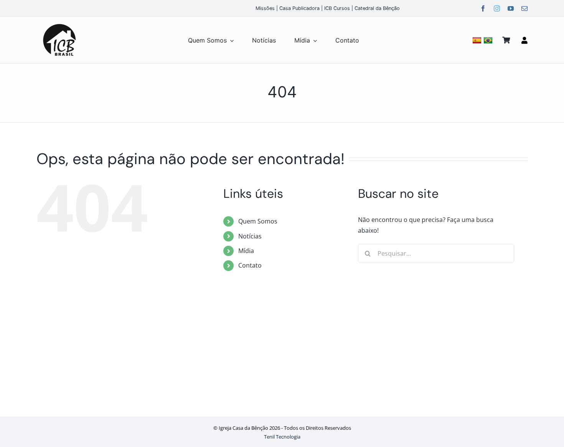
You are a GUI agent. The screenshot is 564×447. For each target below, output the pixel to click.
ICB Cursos (337, 8)
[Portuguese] (489, 40)
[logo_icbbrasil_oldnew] (59, 24)
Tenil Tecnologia (282, 436)
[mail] (524, 8)
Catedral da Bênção (377, 8)
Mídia (246, 251)
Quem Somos (257, 221)
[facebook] (483, 8)
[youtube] (511, 8)
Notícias (250, 236)
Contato (250, 265)
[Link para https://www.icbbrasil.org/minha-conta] (524, 40)
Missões (265, 8)
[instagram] (497, 8)
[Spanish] (477, 40)
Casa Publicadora (299, 8)
